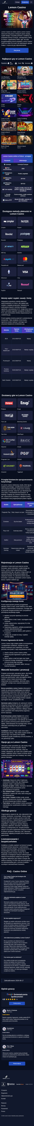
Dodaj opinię (17, 1003)
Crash (19, 63)
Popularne (4, 63)
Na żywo (11, 63)
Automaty (27, 63)
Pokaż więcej (17, 1063)
